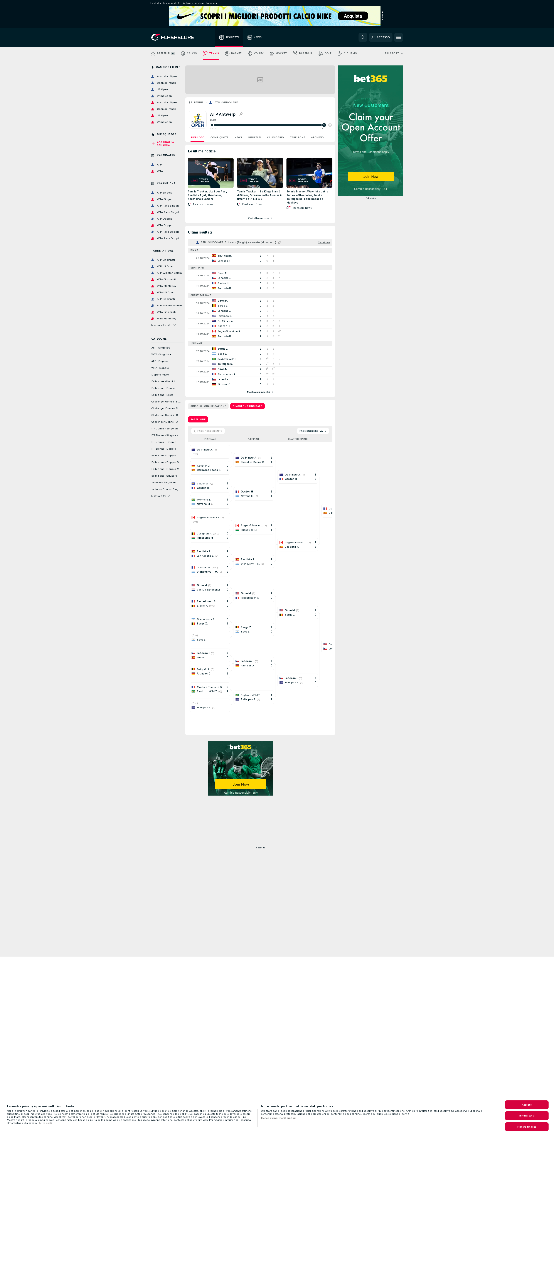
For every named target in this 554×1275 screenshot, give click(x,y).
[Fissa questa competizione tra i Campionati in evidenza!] (240, 114)
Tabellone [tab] (197, 419)
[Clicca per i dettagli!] (260, 258)
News (238, 137)
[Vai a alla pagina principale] (175, 37)
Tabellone (297, 137)
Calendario (275, 137)
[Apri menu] (398, 37)
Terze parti (45, 1123)
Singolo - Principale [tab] (247, 406)
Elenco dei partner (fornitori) (279, 1118)
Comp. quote (219, 137)
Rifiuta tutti (527, 1115)
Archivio (317, 137)
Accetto (527, 1104)
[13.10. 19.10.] (271, 125)
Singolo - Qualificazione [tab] (208, 406)
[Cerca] (363, 37)
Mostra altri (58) (161, 325)
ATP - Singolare (226, 102)
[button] (330, 125)
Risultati (254, 137)
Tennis (199, 102)
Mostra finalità (526, 1126)
